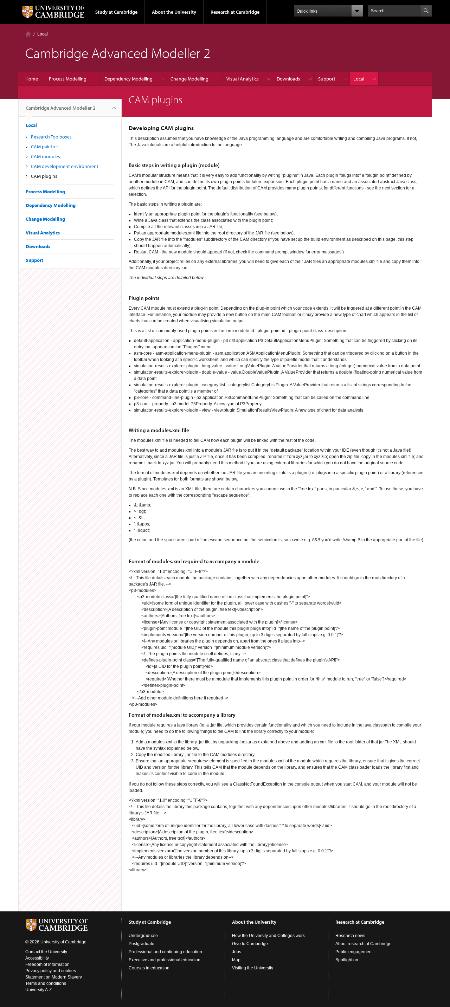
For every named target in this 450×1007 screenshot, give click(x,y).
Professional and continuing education (165, 951)
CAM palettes (45, 146)
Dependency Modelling (128, 79)
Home (28, 34)
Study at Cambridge (116, 12)
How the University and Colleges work (268, 935)
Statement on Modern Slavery (53, 977)
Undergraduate (143, 935)
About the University (174, 12)
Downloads (288, 79)
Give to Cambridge (250, 943)
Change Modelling (189, 79)
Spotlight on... (348, 959)
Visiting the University (252, 968)
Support (326, 79)
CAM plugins (44, 176)
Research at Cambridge (235, 12)
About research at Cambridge (363, 943)
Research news (350, 935)
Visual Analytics (242, 79)
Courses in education (149, 968)
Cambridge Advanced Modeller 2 (61, 108)
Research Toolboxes (51, 137)
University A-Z (38, 989)
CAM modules (45, 156)
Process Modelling (67, 79)
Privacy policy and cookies (50, 970)
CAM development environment (64, 166)
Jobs (236, 951)
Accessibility (37, 958)
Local (42, 34)
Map (236, 959)
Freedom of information (47, 964)
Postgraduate (141, 943)
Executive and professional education (164, 959)
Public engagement (354, 951)
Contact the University (46, 951)
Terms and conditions (45, 983)
